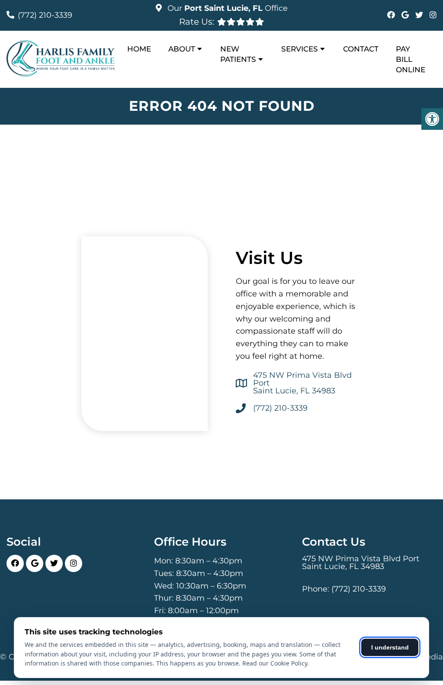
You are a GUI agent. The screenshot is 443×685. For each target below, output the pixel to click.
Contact (361, 49)
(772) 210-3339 (45, 15)
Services (299, 49)
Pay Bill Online (410, 59)
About (181, 49)
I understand (390, 647)
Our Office (226, 8)
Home (139, 49)
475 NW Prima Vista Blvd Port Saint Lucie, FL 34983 (302, 383)
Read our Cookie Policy (274, 663)
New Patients (238, 54)
